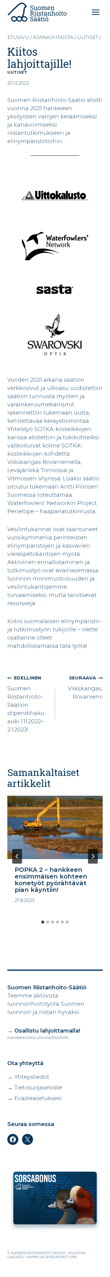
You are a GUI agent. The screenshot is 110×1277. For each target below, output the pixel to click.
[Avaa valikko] (95, 12)
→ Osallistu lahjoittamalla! (43, 1030)
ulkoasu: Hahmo (23, 1257)
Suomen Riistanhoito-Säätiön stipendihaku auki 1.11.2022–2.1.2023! (25, 704)
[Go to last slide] (17, 856)
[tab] (42, 922)
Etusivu (18, 37)
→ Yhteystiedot (28, 1077)
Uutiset (87, 37)
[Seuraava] (93, 856)
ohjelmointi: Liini (61, 1257)
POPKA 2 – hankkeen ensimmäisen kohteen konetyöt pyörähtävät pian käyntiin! (51, 879)
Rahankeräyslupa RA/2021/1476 (37, 1037)
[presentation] (55, 827)
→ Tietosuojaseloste (34, 1087)
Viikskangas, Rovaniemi (85, 687)
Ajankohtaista (53, 37)
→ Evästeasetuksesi (34, 1098)
